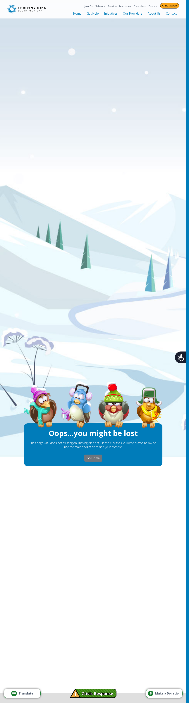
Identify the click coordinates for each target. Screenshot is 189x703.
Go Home (93, 458)
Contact (171, 13)
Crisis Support (169, 5)
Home (77, 13)
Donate (152, 6)
